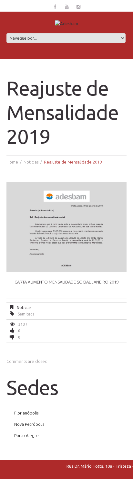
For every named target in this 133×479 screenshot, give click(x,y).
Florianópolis (26, 413)
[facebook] (55, 7)
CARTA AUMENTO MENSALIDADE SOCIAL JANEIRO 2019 (66, 282)
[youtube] (67, 7)
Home (12, 162)
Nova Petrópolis (29, 424)
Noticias (31, 162)
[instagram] (78, 7)
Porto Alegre (26, 435)
